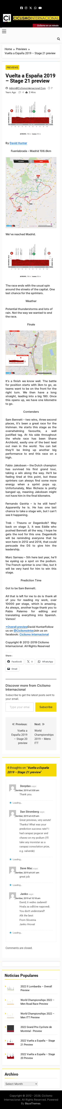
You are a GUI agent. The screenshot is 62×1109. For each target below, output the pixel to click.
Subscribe (45, 707)
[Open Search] (58, 39)
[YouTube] (40, 8)
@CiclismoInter (24, 630)
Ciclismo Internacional (34, 634)
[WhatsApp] (35, 8)
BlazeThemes (32, 1103)
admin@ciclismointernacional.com (27, 88)
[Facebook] (21, 8)
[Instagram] (26, 8)
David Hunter (18, 143)
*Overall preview (17, 627)
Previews (12, 67)
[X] (30, 8)
